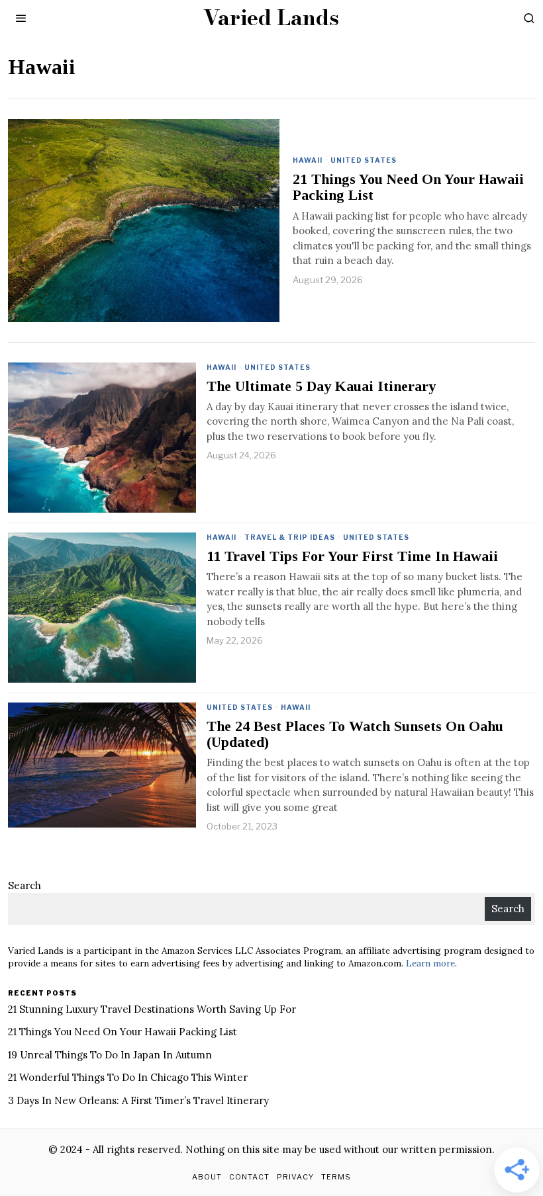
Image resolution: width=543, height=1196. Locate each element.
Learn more (430, 963)
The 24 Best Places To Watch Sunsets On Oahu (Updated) (355, 734)
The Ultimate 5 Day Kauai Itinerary (321, 386)
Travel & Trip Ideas (289, 537)
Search (24, 885)
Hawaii (307, 160)
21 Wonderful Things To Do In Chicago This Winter (128, 1077)
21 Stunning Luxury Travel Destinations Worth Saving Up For (152, 1009)
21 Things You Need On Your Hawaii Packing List (408, 187)
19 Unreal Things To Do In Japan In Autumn (110, 1054)
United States (363, 160)
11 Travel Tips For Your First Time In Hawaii (352, 556)
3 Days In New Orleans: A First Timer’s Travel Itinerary (138, 1100)
